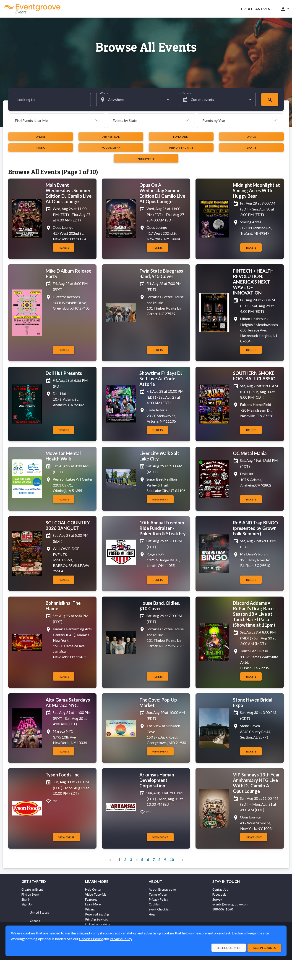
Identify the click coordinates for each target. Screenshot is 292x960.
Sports (251, 147)
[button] (284, 9)
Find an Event (30, 894)
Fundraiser (181, 136)
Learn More (93, 904)
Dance (251, 136)
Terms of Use (158, 894)
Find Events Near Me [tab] (31, 120)
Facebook (219, 894)
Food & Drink (111, 147)
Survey (217, 899)
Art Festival (111, 136)
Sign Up (26, 904)
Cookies (154, 904)
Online (41, 136)
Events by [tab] (125, 120)
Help (152, 914)
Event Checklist (159, 909)
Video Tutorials (95, 894)
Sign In (25, 899)
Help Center (93, 889)
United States (39, 912)
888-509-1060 (222, 909)
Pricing (89, 909)
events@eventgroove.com (230, 904)
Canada (35, 921)
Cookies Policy (91, 938)
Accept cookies (264, 947)
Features (91, 899)
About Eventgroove (162, 889)
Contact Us (220, 889)
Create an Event (257, 9)
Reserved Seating (97, 914)
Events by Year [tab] (213, 120)
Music (40, 147)
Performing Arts (181, 147)
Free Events (146, 158)
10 (172, 859)
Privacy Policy (158, 899)
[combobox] (134, 99)
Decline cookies (228, 947)
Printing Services (96, 919)
